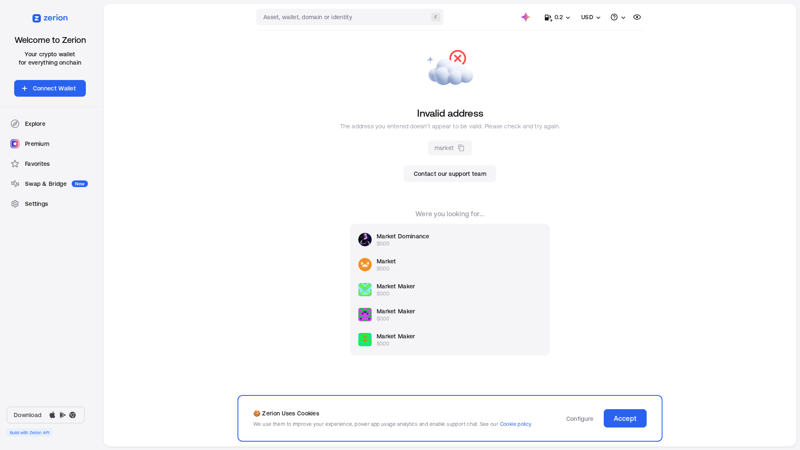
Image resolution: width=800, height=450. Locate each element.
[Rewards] (525, 17)
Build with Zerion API (29, 432)
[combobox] (350, 17)
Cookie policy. (516, 424)
